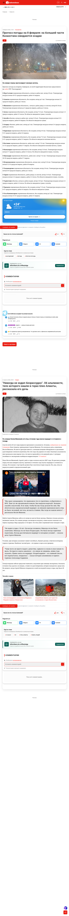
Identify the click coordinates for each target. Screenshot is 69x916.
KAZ (65, 2)
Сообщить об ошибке (9, 227)
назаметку (18, 29)
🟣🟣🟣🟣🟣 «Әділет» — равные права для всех (21, 325)
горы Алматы (24, 635)
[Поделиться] (65, 912)
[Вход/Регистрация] (61, 2)
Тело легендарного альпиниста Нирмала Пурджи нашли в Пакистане (17, 599)
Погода (20, 256)
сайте (6, 89)
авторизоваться (17, 281)
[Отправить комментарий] (62, 285)
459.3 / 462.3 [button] (9, 7)
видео (17, 380)
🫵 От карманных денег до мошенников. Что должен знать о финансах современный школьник (34, 331)
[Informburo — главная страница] (13, 2)
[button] (61, 7)
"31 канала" (42, 456)
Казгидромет (10, 256)
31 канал (8, 635)
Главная (5, 12)
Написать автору (61, 40)
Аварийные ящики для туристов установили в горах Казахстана (46, 599)
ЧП (15, 635)
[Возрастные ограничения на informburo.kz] (58, 2)
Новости (12, 12)
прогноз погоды (31, 256)
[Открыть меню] (4, 2)
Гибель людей (36, 635)
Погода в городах (34, 220)
